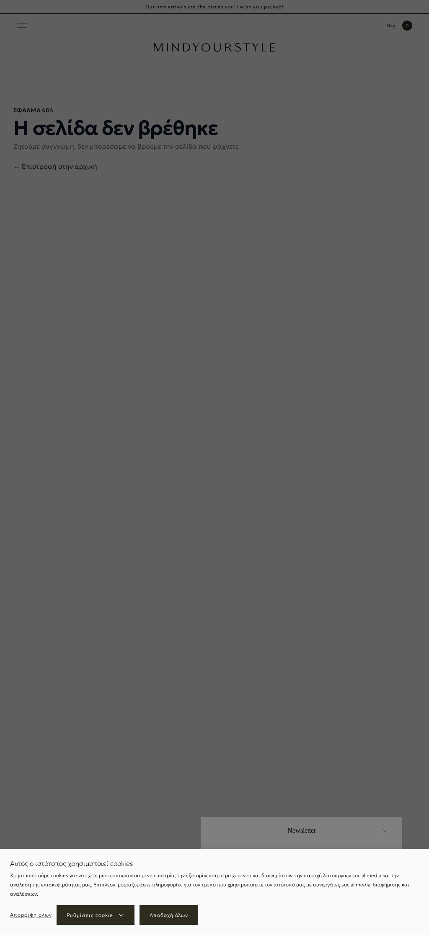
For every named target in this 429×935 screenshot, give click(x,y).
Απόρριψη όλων (31, 915)
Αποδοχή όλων (169, 915)
